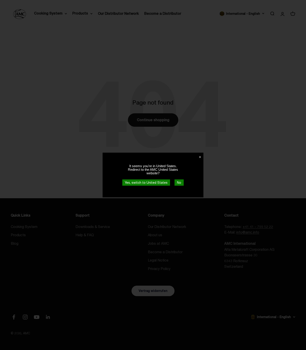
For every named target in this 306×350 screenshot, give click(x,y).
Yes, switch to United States (146, 182)
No (179, 182)
